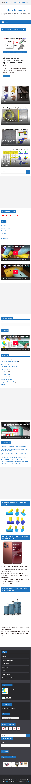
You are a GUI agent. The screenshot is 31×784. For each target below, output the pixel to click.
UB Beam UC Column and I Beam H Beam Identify (14, 98)
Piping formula (4, 369)
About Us (3, 225)
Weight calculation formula (20, 52)
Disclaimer (3, 233)
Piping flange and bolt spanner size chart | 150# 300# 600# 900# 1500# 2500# (14, 119)
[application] (15, 253)
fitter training (13, 55)
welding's (3, 384)
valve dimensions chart (6, 379)
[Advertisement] (15, 192)
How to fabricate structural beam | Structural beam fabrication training (17, 3)
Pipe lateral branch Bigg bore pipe (9, 366)
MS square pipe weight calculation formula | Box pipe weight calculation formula (14, 61)
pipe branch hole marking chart (8, 364)
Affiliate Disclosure (5, 228)
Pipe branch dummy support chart (9, 361)
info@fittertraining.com (8, 708)
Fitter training (15, 10)
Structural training (5, 374)
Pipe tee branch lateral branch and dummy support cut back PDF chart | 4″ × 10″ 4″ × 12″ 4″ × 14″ (14, 161)
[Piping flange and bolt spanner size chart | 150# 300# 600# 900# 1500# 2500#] (15, 115)
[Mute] (25, 259)
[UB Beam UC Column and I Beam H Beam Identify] (15, 93)
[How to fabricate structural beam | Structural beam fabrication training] (15, 136)
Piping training (4, 371)
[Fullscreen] (28, 259)
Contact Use (4, 231)
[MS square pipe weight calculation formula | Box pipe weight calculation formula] (15, 44)
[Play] (3, 259)
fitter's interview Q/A (7, 52)
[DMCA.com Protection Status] (6, 698)
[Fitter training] (3, 22)
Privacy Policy (4, 238)
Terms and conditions (6, 241)
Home (2, 236)
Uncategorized (4, 377)
